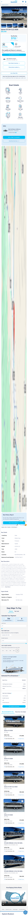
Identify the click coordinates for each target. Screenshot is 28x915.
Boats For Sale (8, 909)
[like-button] (26, 5)
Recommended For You (8, 711)
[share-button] (23, 5)
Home (3, 909)
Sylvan (8, 110)
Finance (11, 611)
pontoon (8, 102)
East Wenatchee (22, 909)
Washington (15, 909)
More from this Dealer (20, 711)
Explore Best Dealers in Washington (9, 527)
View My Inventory (13, 141)
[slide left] (2, 14)
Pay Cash (17, 611)
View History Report (13, 522)
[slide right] (25, 14)
